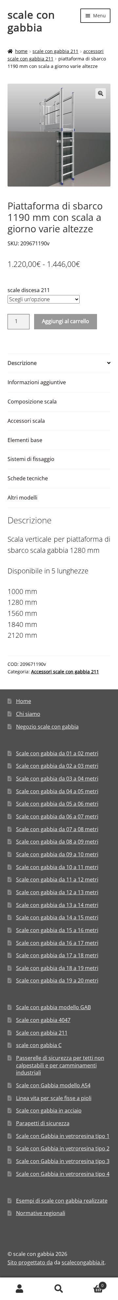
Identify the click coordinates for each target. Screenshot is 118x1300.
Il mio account (19, 1289)
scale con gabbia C (39, 1045)
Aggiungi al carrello (65, 321)
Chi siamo (28, 713)
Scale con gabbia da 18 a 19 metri (57, 968)
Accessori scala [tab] (26, 420)
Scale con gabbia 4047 (43, 1020)
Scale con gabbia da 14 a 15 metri (57, 917)
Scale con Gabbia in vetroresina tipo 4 (62, 1173)
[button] (100, 93)
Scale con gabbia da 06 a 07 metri (57, 816)
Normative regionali (40, 1213)
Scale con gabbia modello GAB (53, 1007)
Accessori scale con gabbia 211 (65, 671)
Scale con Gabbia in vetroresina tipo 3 (62, 1161)
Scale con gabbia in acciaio (49, 1110)
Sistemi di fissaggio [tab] (31, 459)
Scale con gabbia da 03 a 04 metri (57, 778)
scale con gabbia (31, 21)
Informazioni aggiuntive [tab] (37, 382)
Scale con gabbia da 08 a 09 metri (57, 841)
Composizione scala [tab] (32, 401)
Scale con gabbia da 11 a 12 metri (57, 879)
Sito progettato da (30, 1262)
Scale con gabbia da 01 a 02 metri (57, 753)
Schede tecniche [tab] (28, 478)
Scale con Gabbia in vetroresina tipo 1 (62, 1136)
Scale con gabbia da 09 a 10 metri (57, 854)
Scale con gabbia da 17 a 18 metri (57, 955)
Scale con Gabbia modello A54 (53, 1085)
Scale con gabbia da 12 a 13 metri (57, 892)
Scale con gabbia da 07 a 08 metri (57, 829)
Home (21, 51)
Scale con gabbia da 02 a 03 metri (57, 765)
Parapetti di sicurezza (42, 1123)
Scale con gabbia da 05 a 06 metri (57, 803)
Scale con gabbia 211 (55, 51)
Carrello (91, 1283)
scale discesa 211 (29, 290)
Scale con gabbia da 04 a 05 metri (57, 791)
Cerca (59, 1289)
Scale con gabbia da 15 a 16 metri (57, 930)
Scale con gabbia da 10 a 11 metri (57, 867)
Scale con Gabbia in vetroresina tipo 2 (62, 1148)
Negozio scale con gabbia (47, 726)
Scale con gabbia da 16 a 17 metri (57, 942)
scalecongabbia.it (83, 1262)
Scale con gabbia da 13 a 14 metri (57, 905)
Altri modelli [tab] (22, 497)
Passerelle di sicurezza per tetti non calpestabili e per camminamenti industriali (60, 1065)
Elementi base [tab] (25, 440)
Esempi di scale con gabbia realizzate (62, 1200)
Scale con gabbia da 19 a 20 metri (57, 980)
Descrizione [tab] (22, 363)
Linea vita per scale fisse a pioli (53, 1098)
